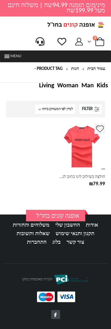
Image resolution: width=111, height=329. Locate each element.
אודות (92, 225)
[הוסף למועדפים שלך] (99, 128)
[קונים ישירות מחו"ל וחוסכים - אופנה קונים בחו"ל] (75, 25)
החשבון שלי (67, 225)
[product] (82, 146)
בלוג (56, 242)
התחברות (36, 242)
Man (87, 86)
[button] (15, 56)
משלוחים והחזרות (31, 225)
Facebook (55, 314)
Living (46, 86)
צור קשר (75, 242)
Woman (67, 86)
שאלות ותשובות (33, 234)
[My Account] (79, 42)
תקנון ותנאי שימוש (75, 234)
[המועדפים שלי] (62, 41)
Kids (102, 86)
